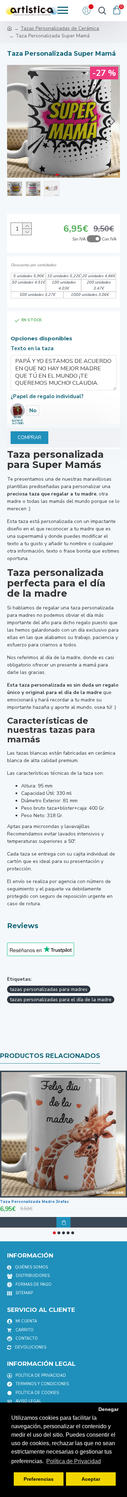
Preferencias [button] (39, 1479)
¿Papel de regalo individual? (47, 396)
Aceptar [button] (90, 1479)
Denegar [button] (108, 1409)
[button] (14, 121)
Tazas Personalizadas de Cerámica (59, 28)
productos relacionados (50, 1056)
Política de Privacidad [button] (73, 1461)
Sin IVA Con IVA (94, 239)
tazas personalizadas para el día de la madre (60, 999)
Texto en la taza (32, 348)
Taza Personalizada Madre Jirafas (34, 1201)
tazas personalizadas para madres (48, 989)
